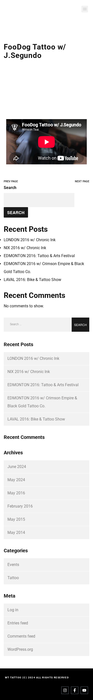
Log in (12, 609)
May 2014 (16, 532)
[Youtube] (84, 690)
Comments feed (21, 636)
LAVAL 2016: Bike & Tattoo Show (32, 279)
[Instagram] (65, 690)
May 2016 (16, 493)
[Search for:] (46, 325)
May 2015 (16, 519)
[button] (84, 9)
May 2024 (16, 479)
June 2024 (16, 466)
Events (13, 564)
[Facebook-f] (74, 690)
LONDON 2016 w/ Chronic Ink (30, 239)
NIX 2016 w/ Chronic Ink (25, 247)
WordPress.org (20, 649)
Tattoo (13, 577)
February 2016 (20, 506)
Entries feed (17, 623)
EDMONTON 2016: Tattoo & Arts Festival (39, 255)
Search (10, 187)
